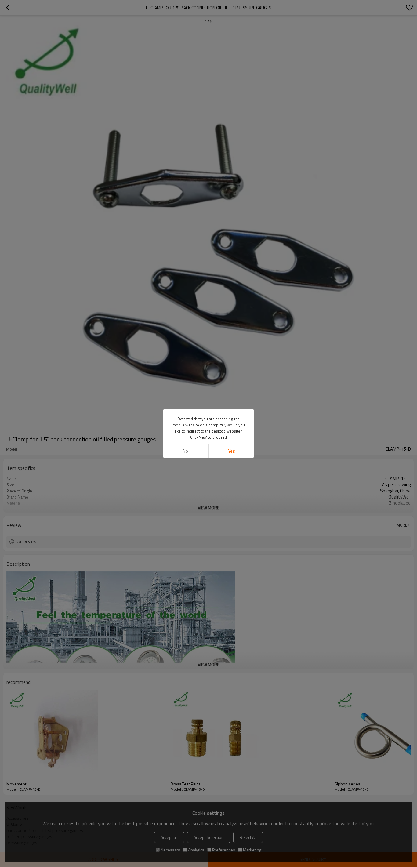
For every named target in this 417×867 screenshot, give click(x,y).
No (185, 451)
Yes (231, 451)
